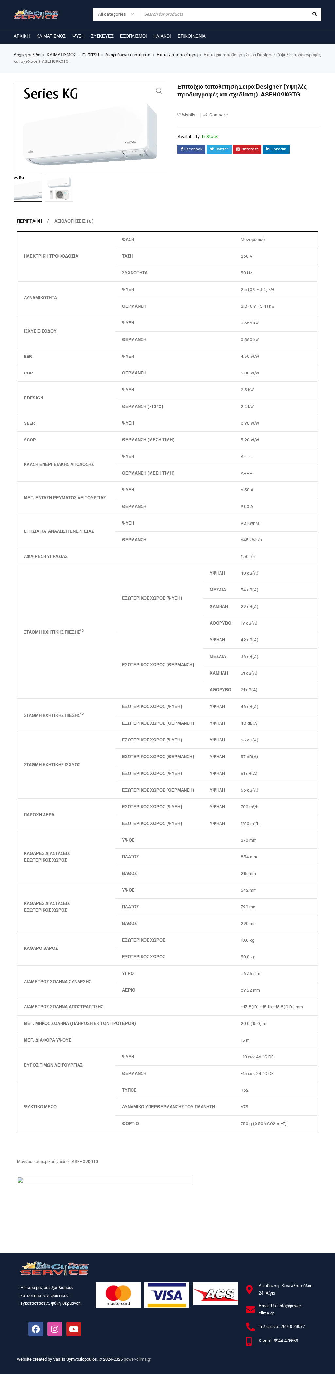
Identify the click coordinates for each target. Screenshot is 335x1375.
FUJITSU (90, 54)
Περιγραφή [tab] (29, 221)
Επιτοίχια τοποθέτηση (177, 54)
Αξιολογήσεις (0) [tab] (74, 221)
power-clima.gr (137, 1359)
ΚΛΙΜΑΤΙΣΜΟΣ (61, 54)
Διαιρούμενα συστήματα (127, 54)
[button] (159, 91)
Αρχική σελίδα (27, 54)
